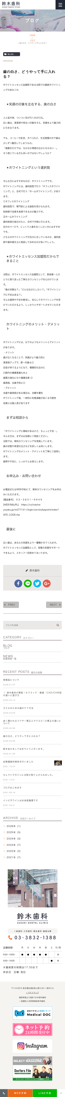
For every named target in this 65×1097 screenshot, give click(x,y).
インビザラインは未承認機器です (20, 800)
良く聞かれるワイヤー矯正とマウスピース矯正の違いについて (32, 722)
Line (28, 583)
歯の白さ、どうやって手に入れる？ (22, 736)
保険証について (11, 680)
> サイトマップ (32, 992)
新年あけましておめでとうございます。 (24, 749)
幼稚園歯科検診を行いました (18, 762)
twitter (37, 583)
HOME (32, 35)
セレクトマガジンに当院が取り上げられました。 (28, 775)
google (47, 583)
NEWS (9, 657)
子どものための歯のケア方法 (18, 708)
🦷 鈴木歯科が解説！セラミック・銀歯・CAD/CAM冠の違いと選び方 (32, 694)
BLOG (7, 646)
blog (11, 54)
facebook (18, 583)
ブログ (32, 40)
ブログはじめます (12, 788)
